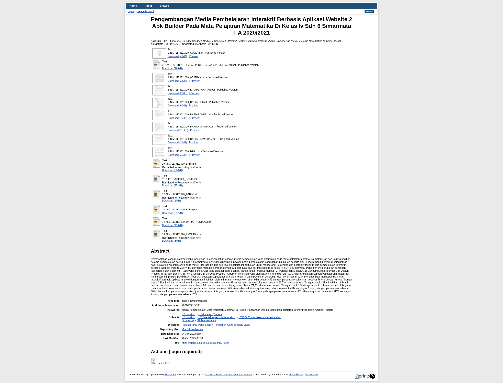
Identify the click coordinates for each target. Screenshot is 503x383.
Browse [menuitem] (164, 5)
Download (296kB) (172, 68)
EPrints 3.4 (170, 374)
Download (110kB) (178, 130)
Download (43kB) (177, 56)
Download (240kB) (178, 80)
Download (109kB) (178, 117)
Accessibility (311, 374)
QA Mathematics (206, 320)
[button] (153, 361)
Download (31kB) (177, 142)
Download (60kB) (177, 105)
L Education (188, 314)
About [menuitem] (148, 5)
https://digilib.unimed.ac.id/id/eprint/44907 (205, 342)
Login (131, 11)
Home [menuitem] (133, 5)
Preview (193, 56)
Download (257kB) (172, 213)
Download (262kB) (178, 93)
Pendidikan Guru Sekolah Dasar (232, 324)
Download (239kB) (172, 225)
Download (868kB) (172, 170)
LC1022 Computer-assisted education (260, 317)
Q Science (188, 320)
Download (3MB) (171, 240)
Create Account (145, 11)
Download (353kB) (178, 154)
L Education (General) (210, 314)
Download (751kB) (172, 185)
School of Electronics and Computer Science (228, 374)
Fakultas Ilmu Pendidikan (196, 324)
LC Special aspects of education (216, 317)
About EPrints (296, 374)
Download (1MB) (171, 200)
